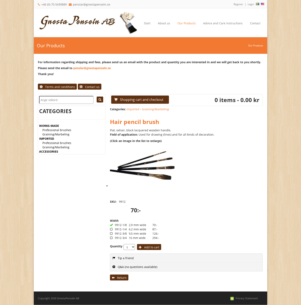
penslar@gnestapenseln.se (91, 4)
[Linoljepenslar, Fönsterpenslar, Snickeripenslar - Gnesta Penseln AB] (87, 23)
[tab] (186, 258)
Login (251, 4)
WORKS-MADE (49, 126)
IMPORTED (46, 139)
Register (238, 4)
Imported (133, 109)
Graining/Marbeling (55, 134)
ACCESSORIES (48, 151)
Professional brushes (56, 130)
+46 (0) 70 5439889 (54, 4)
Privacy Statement (247, 298)
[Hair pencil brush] (142, 165)
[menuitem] (164, 23)
